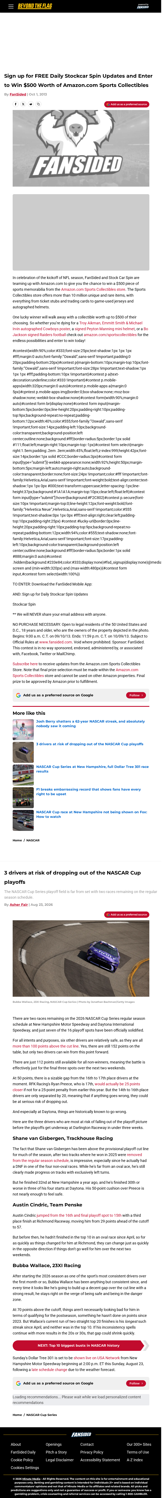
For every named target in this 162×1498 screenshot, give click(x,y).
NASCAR (32, 840)
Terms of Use (138, 1452)
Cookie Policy (22, 1460)
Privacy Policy (91, 1452)
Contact (87, 1444)
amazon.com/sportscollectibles (110, 335)
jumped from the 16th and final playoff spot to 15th (79, 1215)
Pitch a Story (56, 1452)
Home (17, 840)
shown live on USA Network (97, 1358)
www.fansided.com (55, 642)
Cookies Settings (25, 1467)
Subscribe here (25, 664)
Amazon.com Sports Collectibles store (93, 289)
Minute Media (31, 1478)
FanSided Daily (23, 1452)
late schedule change (49, 1369)
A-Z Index (135, 1460)
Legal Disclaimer (60, 1460)
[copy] (38, 104)
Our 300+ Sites (139, 1444)
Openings (54, 1444)
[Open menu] (11, 6)
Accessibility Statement (100, 1460)
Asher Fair (19, 905)
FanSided (18, 94)
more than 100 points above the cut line (46, 1046)
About (16, 1444)
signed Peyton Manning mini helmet (105, 329)
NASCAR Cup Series (41, 1415)
